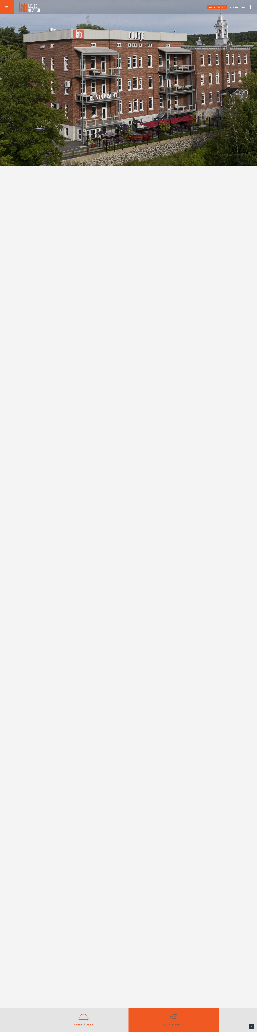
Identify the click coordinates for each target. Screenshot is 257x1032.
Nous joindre (217, 7)
